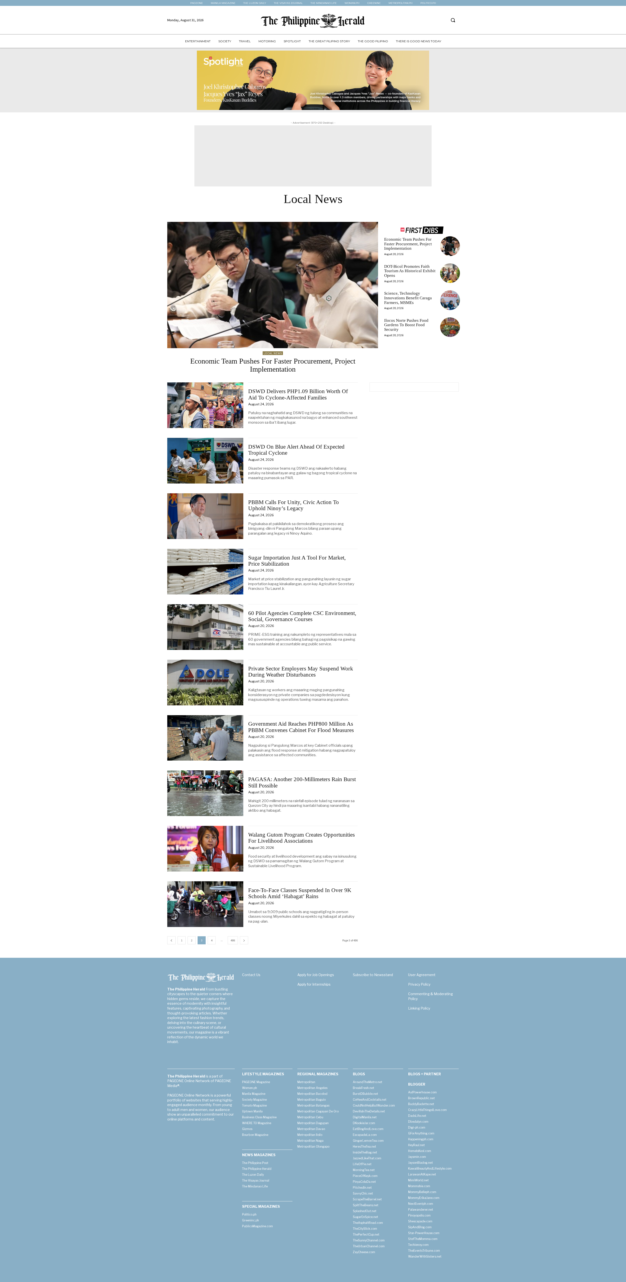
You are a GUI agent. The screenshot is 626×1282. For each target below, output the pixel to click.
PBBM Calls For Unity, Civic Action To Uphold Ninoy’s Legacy (293, 505)
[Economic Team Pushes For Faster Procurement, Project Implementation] (272, 285)
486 (233, 940)
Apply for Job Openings (315, 975)
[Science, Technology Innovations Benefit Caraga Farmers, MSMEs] (450, 300)
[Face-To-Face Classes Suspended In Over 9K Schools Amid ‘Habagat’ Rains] (205, 904)
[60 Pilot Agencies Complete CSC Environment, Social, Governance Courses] (205, 627)
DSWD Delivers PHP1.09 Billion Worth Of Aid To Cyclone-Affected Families (298, 394)
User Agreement (422, 975)
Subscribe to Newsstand (373, 975)
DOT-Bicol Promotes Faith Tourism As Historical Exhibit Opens (410, 271)
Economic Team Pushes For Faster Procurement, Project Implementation (272, 365)
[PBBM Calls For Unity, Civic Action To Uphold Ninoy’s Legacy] (205, 516)
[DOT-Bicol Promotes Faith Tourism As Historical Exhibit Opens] (450, 273)
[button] (453, 20)
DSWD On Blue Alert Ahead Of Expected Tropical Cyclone (296, 450)
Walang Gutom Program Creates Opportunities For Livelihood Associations (301, 838)
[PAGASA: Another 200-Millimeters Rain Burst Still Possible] (205, 793)
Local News (273, 353)
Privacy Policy (419, 984)
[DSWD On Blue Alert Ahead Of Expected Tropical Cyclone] (205, 461)
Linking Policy (419, 1008)
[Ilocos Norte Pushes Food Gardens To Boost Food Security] (450, 327)
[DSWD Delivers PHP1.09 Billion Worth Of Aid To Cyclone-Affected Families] (205, 405)
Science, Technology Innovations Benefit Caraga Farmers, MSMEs (408, 298)
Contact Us (251, 975)
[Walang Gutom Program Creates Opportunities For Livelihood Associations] (205, 849)
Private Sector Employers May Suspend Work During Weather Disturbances (300, 672)
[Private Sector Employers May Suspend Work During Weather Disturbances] (205, 682)
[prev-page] (171, 940)
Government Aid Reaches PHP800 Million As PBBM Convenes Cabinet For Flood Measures (301, 727)
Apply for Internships (314, 984)
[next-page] (244, 940)
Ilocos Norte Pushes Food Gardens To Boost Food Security (406, 325)
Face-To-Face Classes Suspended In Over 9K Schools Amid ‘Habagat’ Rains (299, 893)
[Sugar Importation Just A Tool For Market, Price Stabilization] (205, 571)
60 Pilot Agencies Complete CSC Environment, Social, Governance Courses (302, 616)
